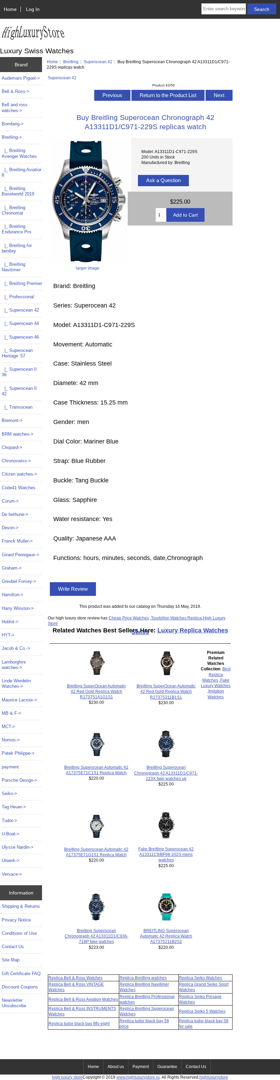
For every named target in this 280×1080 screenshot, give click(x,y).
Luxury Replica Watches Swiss (179, 631)
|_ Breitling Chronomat (13, 210)
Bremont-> (12, 420)
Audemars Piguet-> (21, 78)
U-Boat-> (10, 833)
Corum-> (10, 501)
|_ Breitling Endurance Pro (16, 229)
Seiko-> (9, 793)
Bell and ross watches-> (15, 107)
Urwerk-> (10, 860)
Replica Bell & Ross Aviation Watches (83, 999)
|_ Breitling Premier (22, 283)
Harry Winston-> (18, 608)
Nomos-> (11, 739)
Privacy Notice (16, 919)
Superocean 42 (98, 61)
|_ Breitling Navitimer (13, 267)
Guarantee (167, 1066)
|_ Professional (18, 296)
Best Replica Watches (216, 674)
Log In (33, 9)
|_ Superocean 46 (20, 337)
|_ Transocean (17, 407)
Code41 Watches (19, 487)
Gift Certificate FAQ (21, 973)
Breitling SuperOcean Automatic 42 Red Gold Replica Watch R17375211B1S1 (166, 691)
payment (10, 766)
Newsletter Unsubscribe (14, 1003)
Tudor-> (9, 820)
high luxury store (67, 1077)
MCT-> (8, 726)
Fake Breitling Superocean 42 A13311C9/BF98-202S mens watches (166, 854)
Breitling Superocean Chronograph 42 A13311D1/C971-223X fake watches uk (166, 772)
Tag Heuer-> (14, 806)
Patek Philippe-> (18, 753)
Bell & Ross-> (15, 91)
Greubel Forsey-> (19, 581)
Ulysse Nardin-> (17, 847)
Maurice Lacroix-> (19, 699)
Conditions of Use (19, 933)
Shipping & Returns (21, 906)
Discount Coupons (20, 986)
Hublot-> (10, 621)
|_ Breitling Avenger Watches (19, 153)
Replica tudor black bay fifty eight (79, 1023)
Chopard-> (12, 447)
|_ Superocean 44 (20, 323)
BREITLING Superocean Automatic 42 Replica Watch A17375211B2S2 (166, 936)
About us (116, 1066)
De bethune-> (15, 514)
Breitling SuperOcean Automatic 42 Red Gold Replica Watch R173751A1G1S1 (96, 691)
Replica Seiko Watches (200, 977)
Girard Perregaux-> (20, 554)
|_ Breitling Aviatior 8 (21, 172)
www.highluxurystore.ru (138, 1077)
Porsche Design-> (19, 780)
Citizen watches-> (19, 474)
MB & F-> (11, 713)
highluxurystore (213, 1077)
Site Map (10, 959)
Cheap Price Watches (129, 618)
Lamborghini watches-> (14, 664)
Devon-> (10, 527)
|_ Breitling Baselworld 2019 (18, 191)
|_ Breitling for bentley (17, 248)
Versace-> (12, 874)
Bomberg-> (13, 123)
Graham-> (12, 568)
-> (12, 137)
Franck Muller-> (17, 541)
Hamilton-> (12, 594)
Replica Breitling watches (143, 977)
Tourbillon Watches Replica (176, 618)
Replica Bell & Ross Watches (75, 977)
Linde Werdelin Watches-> (16, 683)
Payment (140, 1066)
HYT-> (8, 635)
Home (10, 9)
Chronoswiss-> (16, 460)
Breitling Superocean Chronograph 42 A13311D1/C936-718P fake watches (96, 936)
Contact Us (13, 946)
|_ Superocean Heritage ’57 (17, 353)
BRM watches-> (17, 434)
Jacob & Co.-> (16, 648)
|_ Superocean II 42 (19, 391)
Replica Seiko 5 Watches (202, 1011)
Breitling (71, 61)
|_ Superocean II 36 (19, 372)
